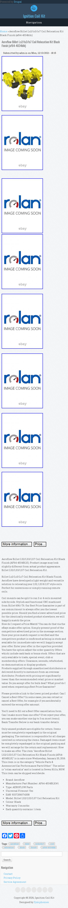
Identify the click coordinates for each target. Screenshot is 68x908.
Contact (8, 873)
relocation (9, 847)
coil (52, 844)
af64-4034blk (49, 847)
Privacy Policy (12, 877)
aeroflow (15, 844)
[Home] (34, 10)
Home (3, 31)
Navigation (34, 22)
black (22, 847)
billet (27, 844)
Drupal (18, 1)
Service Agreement (15, 881)
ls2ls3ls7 (40, 844)
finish (33, 847)
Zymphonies (41, 902)
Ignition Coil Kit (34, 16)
